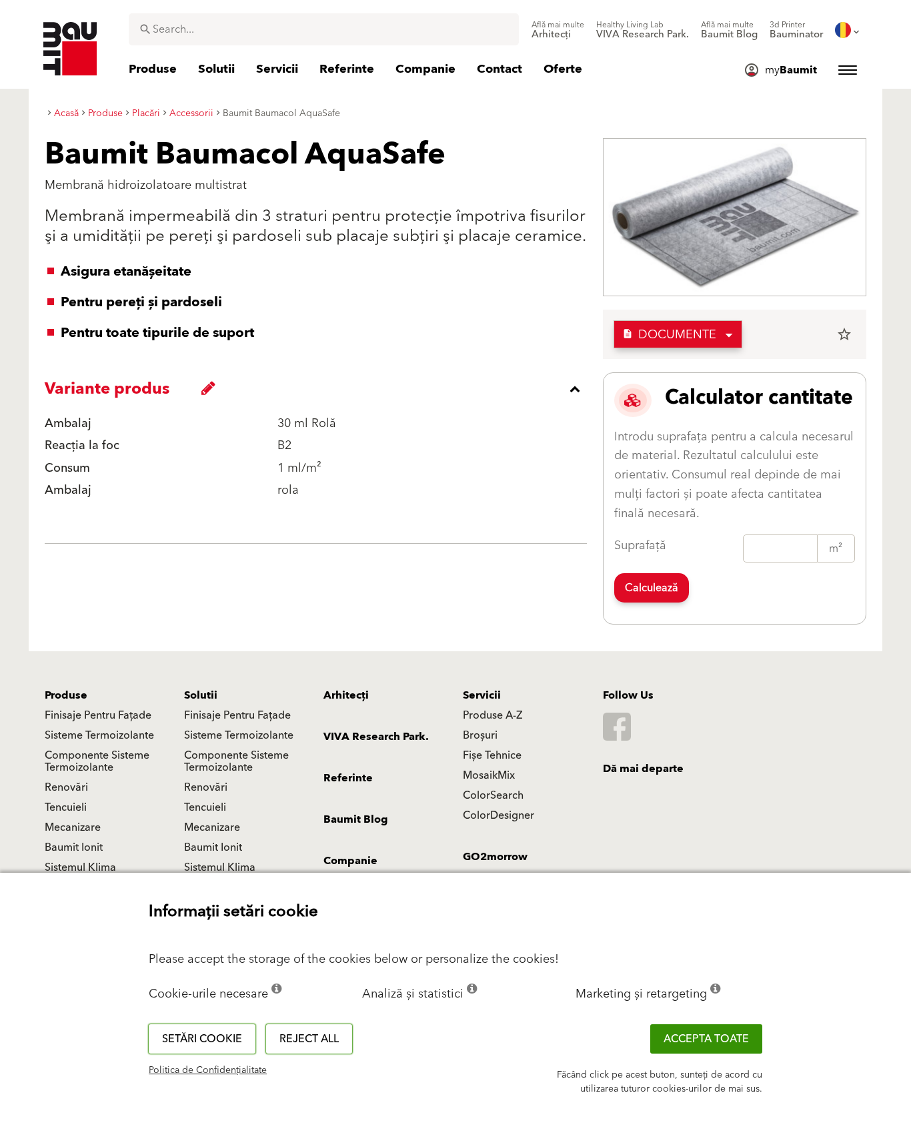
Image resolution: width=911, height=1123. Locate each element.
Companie (350, 860)
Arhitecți (346, 695)
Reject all (309, 1039)
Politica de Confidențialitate (208, 1070)
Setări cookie (202, 1039)
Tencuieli (66, 807)
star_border (844, 334)
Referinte (348, 778)
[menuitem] (558, 30)
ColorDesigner (498, 815)
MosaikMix (489, 775)
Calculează (651, 588)
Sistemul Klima (80, 867)
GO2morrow (495, 856)
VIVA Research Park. (376, 736)
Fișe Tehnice (492, 755)
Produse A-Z (492, 715)
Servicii (482, 695)
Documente (669, 334)
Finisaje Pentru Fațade (98, 715)
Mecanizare (73, 827)
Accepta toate (706, 1039)
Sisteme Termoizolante (99, 735)
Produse (66, 695)
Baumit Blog (355, 819)
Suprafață (640, 545)
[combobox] (324, 29)
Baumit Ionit (74, 847)
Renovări (66, 787)
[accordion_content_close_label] (319, 389)
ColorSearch (493, 795)
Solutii (200, 695)
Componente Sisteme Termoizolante (97, 761)
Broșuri (480, 735)
